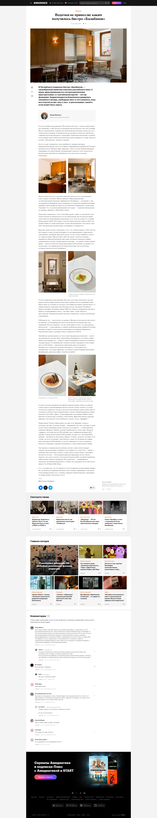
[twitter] (32, 91)
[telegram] (32, 96)
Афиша (83, 815)
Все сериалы (120, 797)
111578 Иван (38, 684)
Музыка (78, 815)
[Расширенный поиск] (106, 3)
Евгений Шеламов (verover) (43, 693)
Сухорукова (73, 340)
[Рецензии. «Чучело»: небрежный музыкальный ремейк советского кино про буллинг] (66, 591)
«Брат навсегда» (63, 148)
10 (93, 487)
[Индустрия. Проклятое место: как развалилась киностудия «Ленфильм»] (66, 516)
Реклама (41, 797)
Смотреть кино (116, 2)
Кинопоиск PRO (89, 797)
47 (76, 529)
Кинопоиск (43, 815)
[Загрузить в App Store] (58, 805)
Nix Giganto (38, 664)
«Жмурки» (78, 423)
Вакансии (34, 797)
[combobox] (91, 3)
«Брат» (56, 414)
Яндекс (123, 815)
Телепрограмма (71, 815)
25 (100, 529)
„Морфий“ (83, 418)
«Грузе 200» (65, 135)
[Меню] (31, 3)
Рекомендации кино (77, 799)
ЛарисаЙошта (39, 627)
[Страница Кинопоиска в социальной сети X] (77, 793)
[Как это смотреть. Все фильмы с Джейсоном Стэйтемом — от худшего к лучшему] (90, 591)
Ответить (37, 644)
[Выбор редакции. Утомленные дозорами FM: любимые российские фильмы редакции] (54, 560)
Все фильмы (110, 797)
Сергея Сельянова (87, 148)
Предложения (100, 797)
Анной (58, 151)
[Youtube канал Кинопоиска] (84, 793)
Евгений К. (42, 707)
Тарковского (86, 329)
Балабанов (53, 203)
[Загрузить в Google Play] (71, 805)
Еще (42, 644)
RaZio (40, 674)
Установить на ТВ (72, 3)
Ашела (41, 649)
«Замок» (79, 414)
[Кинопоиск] (40, 3)
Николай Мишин (40, 720)
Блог (80, 797)
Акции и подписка (91, 799)
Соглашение (50, 797)
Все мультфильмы (52, 799)
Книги (88, 815)
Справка (74, 797)
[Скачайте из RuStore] (99, 805)
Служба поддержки (104, 799)
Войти (125, 3)
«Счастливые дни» (66, 414)
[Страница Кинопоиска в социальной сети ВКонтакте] (73, 793)
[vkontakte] (32, 87)
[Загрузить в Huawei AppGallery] (85, 805)
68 (100, 604)
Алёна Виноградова (41, 739)
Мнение (78, 11)
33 (51, 529)
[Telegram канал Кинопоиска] (80, 793)
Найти (108, 3)
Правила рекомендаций (63, 797)
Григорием (42, 151)
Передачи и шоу (64, 799)
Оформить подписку (45, 777)
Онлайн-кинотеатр (57, 3)
